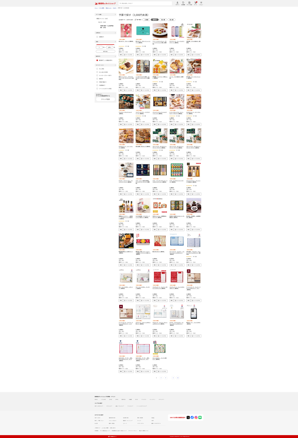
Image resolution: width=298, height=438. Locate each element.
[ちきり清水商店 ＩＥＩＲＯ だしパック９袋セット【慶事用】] (143, 205)
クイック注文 (189, 4)
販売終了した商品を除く (106, 60)
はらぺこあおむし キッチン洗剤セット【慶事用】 (160, 358)
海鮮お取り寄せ (112, 417)
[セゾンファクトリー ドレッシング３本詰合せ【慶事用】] (193, 170)
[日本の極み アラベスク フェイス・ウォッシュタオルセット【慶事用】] (193, 240)
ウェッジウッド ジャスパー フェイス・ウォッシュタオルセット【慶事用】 (176, 253)
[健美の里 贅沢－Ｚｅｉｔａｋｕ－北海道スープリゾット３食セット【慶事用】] (143, 240)
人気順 (146, 20)
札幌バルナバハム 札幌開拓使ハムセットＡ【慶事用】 (160, 216)
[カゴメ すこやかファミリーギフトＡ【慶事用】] (176, 170)
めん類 (96, 423)
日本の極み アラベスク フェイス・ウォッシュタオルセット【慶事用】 (193, 253)
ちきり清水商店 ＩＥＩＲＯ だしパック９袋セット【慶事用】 (143, 216)
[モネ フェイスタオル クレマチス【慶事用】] (143, 276)
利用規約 (96, 430)
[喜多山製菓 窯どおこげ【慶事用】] (143, 135)
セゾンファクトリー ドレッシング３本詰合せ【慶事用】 (193, 181)
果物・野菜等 (140, 417)
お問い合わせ (112, 428)
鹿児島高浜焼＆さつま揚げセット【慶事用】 (126, 252)
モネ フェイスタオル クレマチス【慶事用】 (143, 287)
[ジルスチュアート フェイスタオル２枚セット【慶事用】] (176, 276)
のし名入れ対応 (103, 72)
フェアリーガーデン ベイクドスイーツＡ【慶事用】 (143, 113)
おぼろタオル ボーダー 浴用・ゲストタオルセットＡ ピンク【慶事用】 (126, 359)
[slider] (96, 44)
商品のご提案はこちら (143, 430)
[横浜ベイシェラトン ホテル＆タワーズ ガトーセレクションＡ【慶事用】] (126, 66)
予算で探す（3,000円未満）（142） (106, 26)
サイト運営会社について (105, 430)
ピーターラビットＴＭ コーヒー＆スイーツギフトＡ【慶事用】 (176, 113)
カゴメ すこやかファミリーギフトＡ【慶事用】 (176, 181)
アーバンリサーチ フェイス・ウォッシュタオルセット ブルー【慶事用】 (193, 288)
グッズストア (130, 406)
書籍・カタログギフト (156, 423)
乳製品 (152, 417)
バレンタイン (152, 399)
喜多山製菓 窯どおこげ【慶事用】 (143, 146)
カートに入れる (129, 54)
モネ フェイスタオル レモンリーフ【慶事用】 (126, 287)
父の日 (110, 399)
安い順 (171, 20)
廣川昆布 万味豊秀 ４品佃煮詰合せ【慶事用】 (193, 216)
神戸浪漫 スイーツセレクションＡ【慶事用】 (193, 77)
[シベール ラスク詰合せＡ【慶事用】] (176, 66)
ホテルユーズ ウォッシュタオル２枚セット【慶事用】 (143, 323)
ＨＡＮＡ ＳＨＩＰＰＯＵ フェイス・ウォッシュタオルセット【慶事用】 (176, 324)
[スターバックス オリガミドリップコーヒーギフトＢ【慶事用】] (176, 135)
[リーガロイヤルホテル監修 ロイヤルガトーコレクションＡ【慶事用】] (143, 66)
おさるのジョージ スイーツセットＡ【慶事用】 (193, 113)
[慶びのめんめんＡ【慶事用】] (160, 240)
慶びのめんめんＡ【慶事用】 (159, 251)
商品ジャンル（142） (102, 18)
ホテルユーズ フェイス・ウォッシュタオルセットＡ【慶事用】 (160, 323)
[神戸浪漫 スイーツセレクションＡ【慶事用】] (193, 66)
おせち (136, 399)
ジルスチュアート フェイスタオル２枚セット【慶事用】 (176, 287)
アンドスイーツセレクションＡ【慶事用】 (125, 113)
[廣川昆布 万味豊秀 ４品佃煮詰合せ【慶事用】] (193, 205)
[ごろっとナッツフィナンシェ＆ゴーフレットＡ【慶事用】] (160, 101)
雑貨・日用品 (111, 423)
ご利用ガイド (97, 428)
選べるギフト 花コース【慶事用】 (126, 41)
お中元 (116, 399)
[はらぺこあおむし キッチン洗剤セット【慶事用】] (160, 347)
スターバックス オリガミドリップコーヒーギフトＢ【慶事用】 (176, 147)
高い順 (163, 20)
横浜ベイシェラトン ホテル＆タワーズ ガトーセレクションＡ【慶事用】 (126, 78)
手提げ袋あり (103, 82)
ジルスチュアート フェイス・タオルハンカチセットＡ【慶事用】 (160, 287)
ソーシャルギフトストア (142, 406)
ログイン (177, 4)
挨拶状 (101, 79)
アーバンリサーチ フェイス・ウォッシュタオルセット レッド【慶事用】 (126, 324)
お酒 (152, 420)
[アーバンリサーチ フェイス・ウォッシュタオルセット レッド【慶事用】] (126, 311)
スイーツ (125, 423)
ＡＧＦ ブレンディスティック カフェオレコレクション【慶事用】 (160, 181)
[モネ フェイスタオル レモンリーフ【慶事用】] (126, 276)
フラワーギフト (140, 423)
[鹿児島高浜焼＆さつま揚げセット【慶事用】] (126, 240)
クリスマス (143, 399)
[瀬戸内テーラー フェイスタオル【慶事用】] (193, 311)
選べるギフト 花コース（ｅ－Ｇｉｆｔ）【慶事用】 (143, 42)
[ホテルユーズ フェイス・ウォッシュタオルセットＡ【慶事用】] (160, 311)
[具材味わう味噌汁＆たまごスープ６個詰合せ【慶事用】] (176, 205)
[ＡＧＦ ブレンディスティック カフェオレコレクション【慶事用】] (160, 170)
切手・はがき (97, 417)
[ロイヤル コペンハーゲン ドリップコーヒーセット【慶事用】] (126, 170)
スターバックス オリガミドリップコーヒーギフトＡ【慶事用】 (160, 147)
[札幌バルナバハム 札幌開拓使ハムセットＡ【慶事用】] (160, 205)
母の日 (96, 399)
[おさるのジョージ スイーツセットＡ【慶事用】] (193, 101)
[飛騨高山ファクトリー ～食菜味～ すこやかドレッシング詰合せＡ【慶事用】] (126, 205)
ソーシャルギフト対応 (105, 89)
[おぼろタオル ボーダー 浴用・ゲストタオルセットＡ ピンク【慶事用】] (126, 347)
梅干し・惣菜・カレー (99, 420)
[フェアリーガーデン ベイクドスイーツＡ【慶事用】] (143, 101)
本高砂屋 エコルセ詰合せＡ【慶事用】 (193, 42)
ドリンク (139, 420)
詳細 (121, 54)
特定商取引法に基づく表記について (119, 430)
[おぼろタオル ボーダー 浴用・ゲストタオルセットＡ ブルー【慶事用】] (143, 347)
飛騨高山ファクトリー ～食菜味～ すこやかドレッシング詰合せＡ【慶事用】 (126, 217)
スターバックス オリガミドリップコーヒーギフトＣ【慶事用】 (193, 147)
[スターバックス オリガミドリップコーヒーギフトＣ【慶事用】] (193, 135)
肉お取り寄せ (126, 417)
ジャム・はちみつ (112, 420)
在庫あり (101, 37)
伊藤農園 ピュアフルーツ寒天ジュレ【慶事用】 (160, 77)
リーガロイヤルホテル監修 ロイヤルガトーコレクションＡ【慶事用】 (143, 78)
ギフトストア (109, 406)
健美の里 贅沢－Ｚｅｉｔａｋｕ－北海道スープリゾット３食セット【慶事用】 (143, 253)
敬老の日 (123, 399)
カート (195, 4)
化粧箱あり (102, 85)
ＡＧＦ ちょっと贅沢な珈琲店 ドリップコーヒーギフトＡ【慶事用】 (143, 182)
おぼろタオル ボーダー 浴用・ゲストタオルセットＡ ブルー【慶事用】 (143, 359)
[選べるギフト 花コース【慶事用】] (126, 30)
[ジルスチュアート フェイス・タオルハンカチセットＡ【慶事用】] (160, 276)
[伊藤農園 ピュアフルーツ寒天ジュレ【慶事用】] (160, 66)
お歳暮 (130, 399)
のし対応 (101, 69)
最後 (178, 378)
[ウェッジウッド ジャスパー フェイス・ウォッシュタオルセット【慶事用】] (176, 240)
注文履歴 (183, 4)
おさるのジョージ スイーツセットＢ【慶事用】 (126, 147)
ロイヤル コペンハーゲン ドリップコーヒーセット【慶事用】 (126, 181)
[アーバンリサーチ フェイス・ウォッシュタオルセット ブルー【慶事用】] (193, 276)
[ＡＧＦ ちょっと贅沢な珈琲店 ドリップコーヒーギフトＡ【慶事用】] (143, 170)
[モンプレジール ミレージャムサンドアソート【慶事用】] (176, 30)
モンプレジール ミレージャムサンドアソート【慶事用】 (176, 42)
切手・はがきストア (99, 406)
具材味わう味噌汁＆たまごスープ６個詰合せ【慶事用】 (176, 216)
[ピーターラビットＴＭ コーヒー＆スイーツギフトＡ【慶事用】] (176, 101)
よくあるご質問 (105, 428)
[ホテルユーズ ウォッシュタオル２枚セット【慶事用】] (143, 311)
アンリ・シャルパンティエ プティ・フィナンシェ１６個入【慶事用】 (160, 43)
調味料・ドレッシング (127, 420)
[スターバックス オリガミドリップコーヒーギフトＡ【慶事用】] (160, 135)
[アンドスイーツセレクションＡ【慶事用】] (126, 101)
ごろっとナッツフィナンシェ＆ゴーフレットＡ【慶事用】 (160, 113)
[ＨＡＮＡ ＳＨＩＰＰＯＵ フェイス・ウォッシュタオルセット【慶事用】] (176, 311)
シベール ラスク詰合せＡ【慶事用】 (176, 77)
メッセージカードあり (105, 75)
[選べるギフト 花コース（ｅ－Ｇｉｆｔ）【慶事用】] (143, 30)
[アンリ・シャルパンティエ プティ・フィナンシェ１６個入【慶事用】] (160, 30)
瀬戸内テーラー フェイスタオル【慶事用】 (193, 323)
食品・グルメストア (120, 406)
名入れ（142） (102, 22)
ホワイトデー (161, 399)
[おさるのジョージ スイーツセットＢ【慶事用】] (126, 135)
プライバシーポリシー (133, 430)
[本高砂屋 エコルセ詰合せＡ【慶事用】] (193, 30)
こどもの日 (103, 399)
